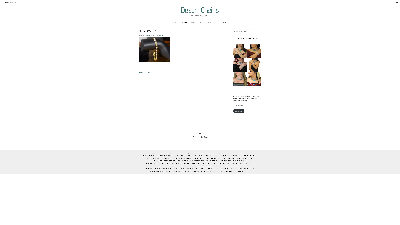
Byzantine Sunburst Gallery (238, 153)
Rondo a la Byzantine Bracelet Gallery (207, 168)
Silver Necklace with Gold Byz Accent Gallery (238, 168)
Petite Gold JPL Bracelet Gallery (181, 168)
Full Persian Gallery (249, 155)
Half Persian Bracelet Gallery (220, 161)
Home (173, 23)
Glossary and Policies (163, 158)
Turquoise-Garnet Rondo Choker (203, 171)
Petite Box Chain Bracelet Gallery (157, 168)
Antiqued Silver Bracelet (193, 153)
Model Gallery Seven (196, 166)
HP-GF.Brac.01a (144, 72)
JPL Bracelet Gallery (183, 163)
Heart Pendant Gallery (240, 161)
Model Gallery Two (241, 166)
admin (162, 35)
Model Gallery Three (226, 166)
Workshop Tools (244, 171)
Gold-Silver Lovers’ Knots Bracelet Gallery (193, 161)
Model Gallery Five (150, 166)
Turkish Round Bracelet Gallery (161, 171)
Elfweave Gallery (235, 155)
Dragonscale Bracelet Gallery (216, 155)
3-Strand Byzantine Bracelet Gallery (164, 153)
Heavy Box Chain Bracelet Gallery (157, 163)
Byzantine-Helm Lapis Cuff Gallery (155, 155)
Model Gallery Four (166, 166)
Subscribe (238, 111)
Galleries (150, 158)
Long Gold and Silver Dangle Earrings (225, 163)
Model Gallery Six (211, 166)
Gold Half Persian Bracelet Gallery (240, 158)
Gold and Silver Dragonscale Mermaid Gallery (188, 158)
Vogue (200, 140)
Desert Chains (200, 10)
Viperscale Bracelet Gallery (226, 171)
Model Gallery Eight (247, 163)
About (226, 23)
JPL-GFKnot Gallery (197, 163)
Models (252, 166)
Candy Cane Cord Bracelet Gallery (180, 155)
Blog (200, 23)
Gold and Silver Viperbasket (216, 158)
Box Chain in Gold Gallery (218, 153)
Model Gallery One (180, 166)
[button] (240, 51)
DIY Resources (213, 23)
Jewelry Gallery (187, 23)
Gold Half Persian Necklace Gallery (164, 161)
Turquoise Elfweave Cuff (182, 171)
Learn (208, 163)
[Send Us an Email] (2, 2)
